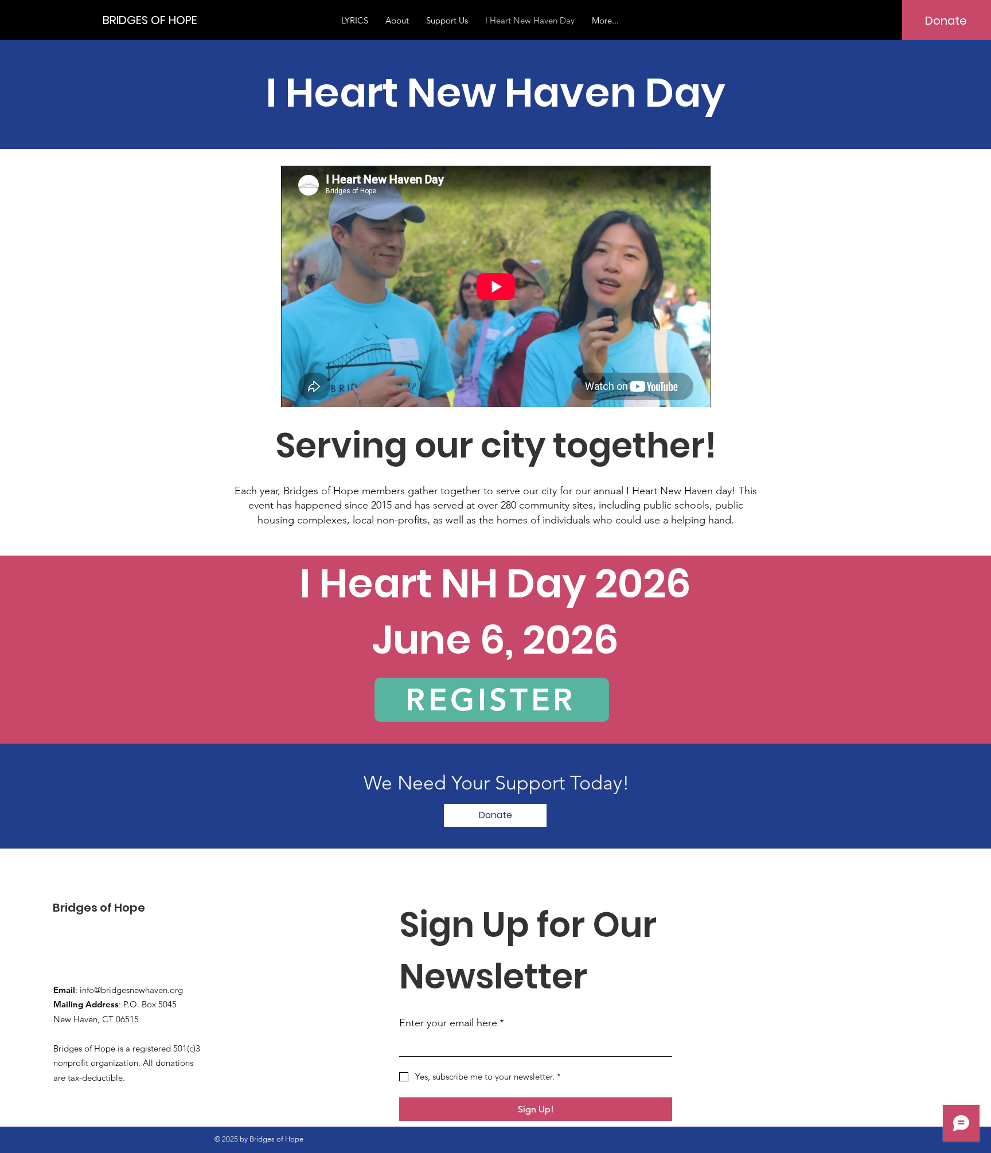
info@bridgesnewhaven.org (131, 989)
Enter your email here (451, 1023)
